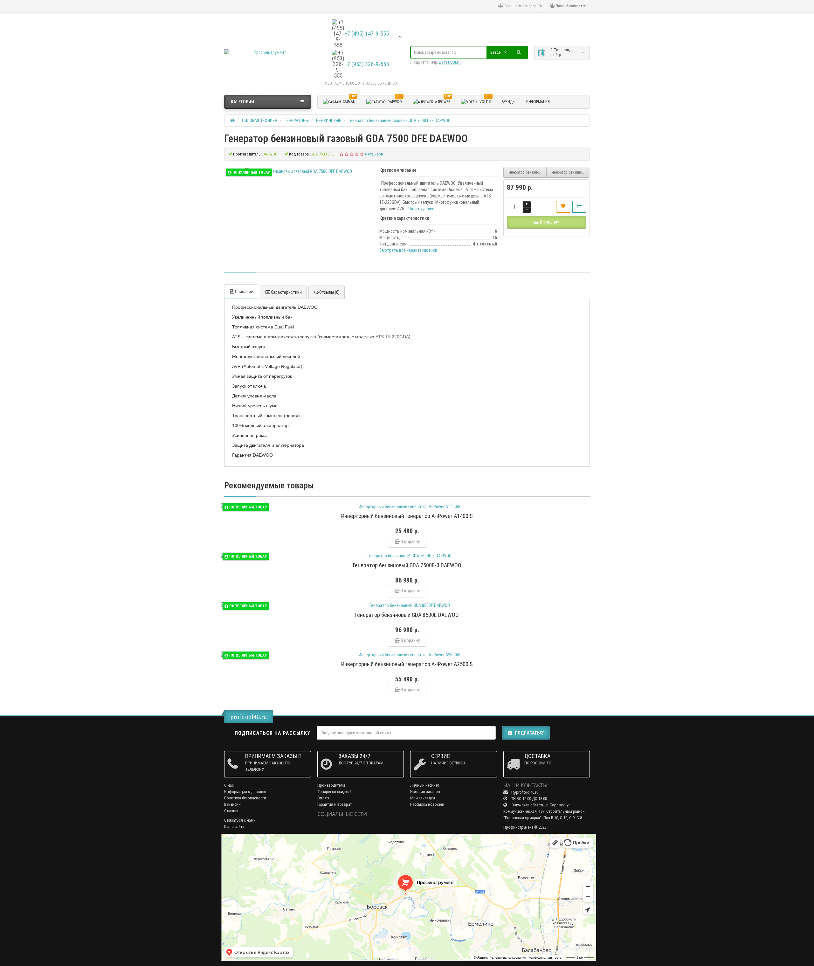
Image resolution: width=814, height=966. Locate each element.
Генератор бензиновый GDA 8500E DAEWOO (570, 172)
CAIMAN (349, 101)
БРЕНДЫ (508, 102)
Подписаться (530, 732)
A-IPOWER (443, 101)
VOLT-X (485, 101)
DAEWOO (395, 101)
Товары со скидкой (334, 791)
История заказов (425, 791)
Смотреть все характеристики (408, 250)
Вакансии (232, 804)
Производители (331, 785)
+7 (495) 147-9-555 (366, 34)
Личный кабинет (424, 785)
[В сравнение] (579, 206)
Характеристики (286, 292)
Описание (244, 291)
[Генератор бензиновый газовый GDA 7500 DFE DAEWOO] (298, 171)
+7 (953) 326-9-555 (366, 64)
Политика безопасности (245, 798)
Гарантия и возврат (334, 804)
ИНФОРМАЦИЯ (538, 102)
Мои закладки (422, 798)
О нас (229, 785)
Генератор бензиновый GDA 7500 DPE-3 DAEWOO (527, 172)
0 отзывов (374, 154)
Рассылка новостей (427, 804)
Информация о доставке (245, 791)
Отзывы (231, 810)
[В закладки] (563, 206)
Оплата (323, 798)
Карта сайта (234, 826)
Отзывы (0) (329, 292)
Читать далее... (422, 208)
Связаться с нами (240, 820)
